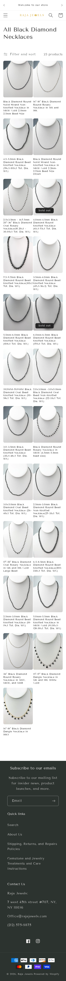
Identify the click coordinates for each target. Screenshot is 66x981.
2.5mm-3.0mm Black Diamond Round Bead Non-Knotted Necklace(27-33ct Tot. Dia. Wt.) (46, 510)
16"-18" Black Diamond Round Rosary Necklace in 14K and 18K (47, 106)
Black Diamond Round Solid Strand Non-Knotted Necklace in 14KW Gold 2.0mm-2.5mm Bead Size (17, 107)
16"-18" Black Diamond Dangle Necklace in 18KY (17, 731)
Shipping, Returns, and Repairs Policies (32, 846)
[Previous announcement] (4, 5)
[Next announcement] (62, 5)
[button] (5, 15)
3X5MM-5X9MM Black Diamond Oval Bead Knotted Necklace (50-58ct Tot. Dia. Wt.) (17, 394)
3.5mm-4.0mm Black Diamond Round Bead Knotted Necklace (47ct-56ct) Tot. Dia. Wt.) (46, 283)
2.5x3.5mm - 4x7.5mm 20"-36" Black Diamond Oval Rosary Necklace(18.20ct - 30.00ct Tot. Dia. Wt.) (17, 225)
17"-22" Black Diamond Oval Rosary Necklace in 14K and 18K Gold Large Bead (17, 566)
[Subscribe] (53, 801)
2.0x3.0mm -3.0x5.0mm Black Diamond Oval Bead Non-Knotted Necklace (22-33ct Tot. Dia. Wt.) (47, 395)
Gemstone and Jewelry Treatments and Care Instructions (25, 864)
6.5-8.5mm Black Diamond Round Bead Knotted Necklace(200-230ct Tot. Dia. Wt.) (47, 566)
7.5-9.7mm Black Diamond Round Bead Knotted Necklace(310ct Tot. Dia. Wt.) (18, 282)
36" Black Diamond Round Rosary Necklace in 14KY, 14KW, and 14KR (15, 678)
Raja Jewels (25, 974)
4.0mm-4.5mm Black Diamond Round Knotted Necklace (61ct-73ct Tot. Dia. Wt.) (45, 225)
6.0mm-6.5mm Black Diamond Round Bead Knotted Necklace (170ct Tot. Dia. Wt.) (46, 339)
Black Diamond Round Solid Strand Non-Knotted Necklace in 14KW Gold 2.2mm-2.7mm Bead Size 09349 (47, 167)
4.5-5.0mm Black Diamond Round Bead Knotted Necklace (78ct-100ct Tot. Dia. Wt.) (17, 165)
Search (12, 825)
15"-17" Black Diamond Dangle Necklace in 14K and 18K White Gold (46, 678)
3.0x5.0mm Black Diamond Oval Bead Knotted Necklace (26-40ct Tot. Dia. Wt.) (17, 509)
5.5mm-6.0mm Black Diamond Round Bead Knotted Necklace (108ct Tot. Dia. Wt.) (17, 339)
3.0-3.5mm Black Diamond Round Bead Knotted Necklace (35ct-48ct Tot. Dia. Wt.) (17, 453)
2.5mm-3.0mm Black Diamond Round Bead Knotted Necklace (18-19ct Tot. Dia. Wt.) (17, 621)
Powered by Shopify (46, 974)
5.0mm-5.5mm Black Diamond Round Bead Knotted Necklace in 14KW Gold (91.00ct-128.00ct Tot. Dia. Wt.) (47, 622)
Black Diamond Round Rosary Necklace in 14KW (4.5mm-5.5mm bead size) (47, 451)
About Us (14, 834)
